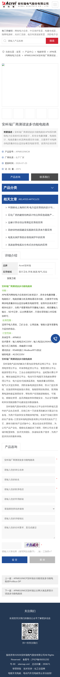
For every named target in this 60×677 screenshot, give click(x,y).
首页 (18, 52)
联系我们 (45, 177)
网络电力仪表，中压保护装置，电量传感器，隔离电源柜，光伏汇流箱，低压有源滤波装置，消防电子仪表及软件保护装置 (30, 34)
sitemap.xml (24, 664)
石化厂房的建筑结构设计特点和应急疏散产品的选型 (31, 215)
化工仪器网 (39, 668)
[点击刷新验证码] (32, 545)
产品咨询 (15, 177)
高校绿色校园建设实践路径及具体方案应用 (30, 230)
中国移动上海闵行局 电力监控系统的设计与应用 (31, 207)
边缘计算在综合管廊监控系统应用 (25, 222)
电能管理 (41, 52)
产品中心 (29, 52)
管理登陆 (16, 668)
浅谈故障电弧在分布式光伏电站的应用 (27, 244)
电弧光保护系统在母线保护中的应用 (26, 237)
